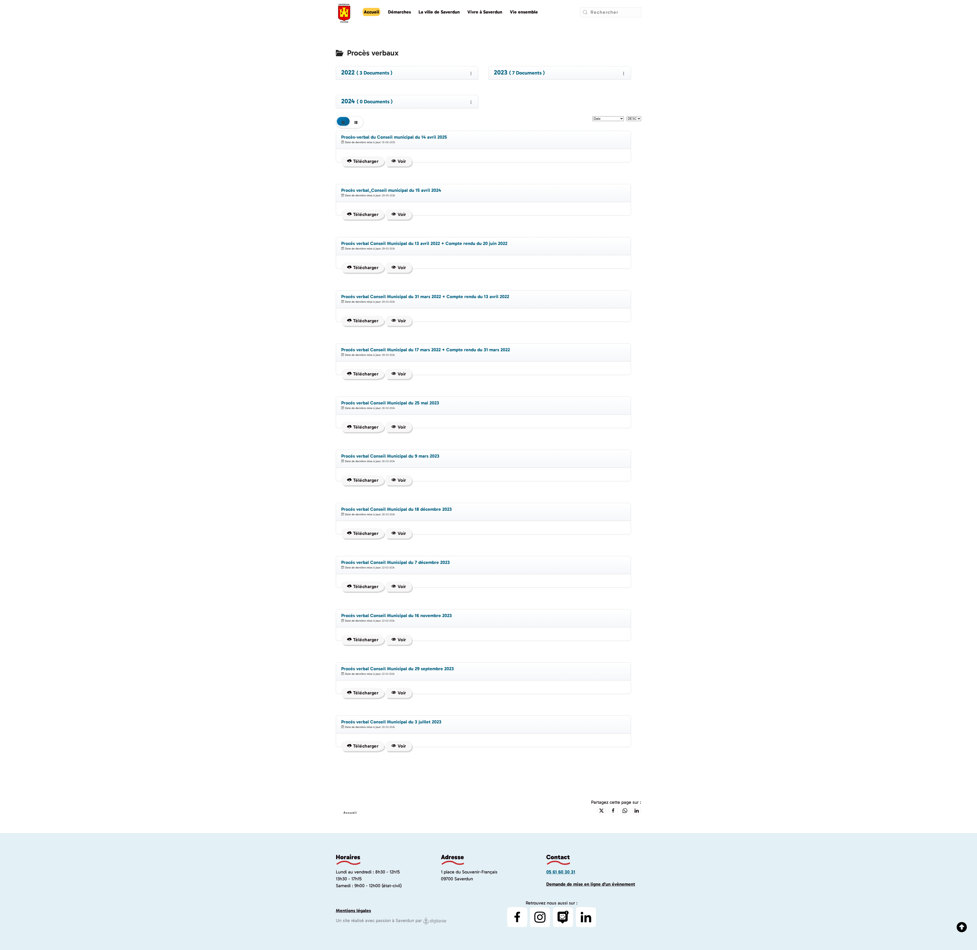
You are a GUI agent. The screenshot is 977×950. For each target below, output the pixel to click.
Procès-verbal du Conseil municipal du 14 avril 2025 (394, 137)
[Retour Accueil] (344, 12)
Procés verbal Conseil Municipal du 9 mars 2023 (390, 456)
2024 (367, 101)
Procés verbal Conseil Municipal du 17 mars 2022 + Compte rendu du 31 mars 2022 (425, 350)
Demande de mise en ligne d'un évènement (590, 884)
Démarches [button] (399, 12)
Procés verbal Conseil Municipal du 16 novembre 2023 (396, 615)
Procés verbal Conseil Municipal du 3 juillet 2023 (391, 722)
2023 (519, 72)
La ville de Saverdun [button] (439, 12)
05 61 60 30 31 (560, 872)
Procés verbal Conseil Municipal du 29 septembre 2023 (397, 668)
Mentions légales (353, 910)
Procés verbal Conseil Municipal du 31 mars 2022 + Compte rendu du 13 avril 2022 (425, 296)
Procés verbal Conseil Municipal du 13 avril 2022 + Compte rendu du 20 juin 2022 (424, 243)
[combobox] (610, 12)
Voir (401, 161)
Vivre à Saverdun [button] (484, 12)
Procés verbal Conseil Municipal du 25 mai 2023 (390, 403)
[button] (956, 936)
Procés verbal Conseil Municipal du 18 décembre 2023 (396, 509)
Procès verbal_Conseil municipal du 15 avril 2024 (391, 190)
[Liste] (356, 122)
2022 (366, 72)
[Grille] (343, 122)
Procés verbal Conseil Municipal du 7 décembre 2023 (395, 562)
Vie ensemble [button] (524, 12)
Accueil (371, 12)
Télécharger (365, 161)
